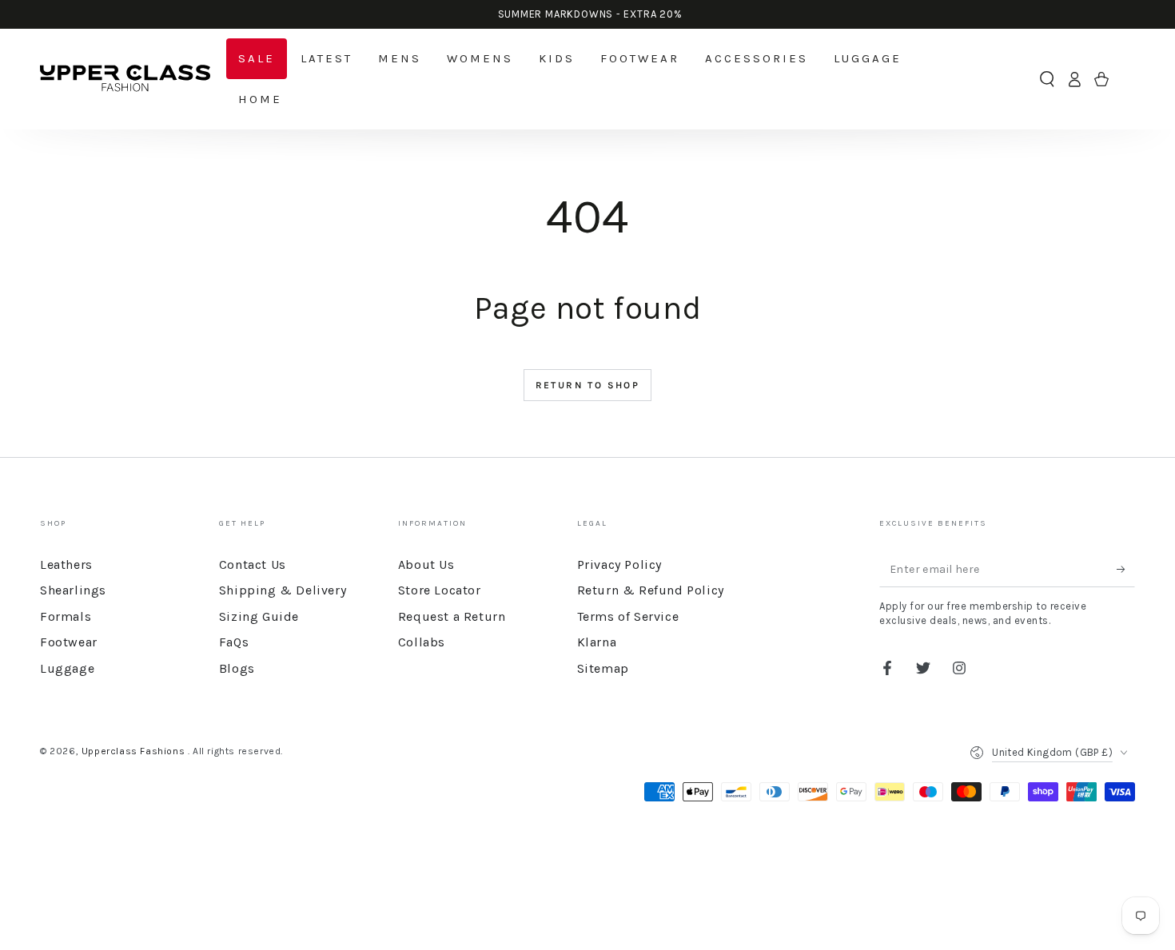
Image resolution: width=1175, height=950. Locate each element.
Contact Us (252, 564)
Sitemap (603, 668)
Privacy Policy (619, 564)
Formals (65, 616)
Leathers (66, 564)
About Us (426, 564)
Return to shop (588, 385)
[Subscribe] (1126, 568)
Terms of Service (628, 616)
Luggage (67, 668)
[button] (1047, 79)
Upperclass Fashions (135, 751)
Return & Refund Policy (650, 590)
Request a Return (452, 616)
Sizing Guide (259, 616)
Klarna (597, 642)
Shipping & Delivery (282, 590)
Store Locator (439, 590)
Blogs (237, 668)
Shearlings (73, 590)
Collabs (421, 642)
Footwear (69, 642)
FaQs (234, 642)
